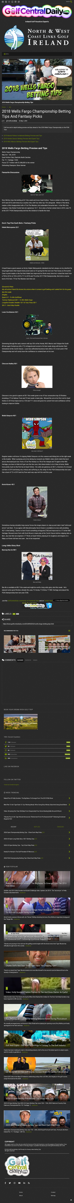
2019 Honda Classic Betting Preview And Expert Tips (21, 139)
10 (7, 1121)
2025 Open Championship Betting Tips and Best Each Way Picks (33, 1125)
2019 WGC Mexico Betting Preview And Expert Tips (21, 142)
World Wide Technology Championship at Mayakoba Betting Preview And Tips (54, 648)
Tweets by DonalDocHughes (11, 784)
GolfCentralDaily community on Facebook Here (23, 601)
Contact (53, 1192)
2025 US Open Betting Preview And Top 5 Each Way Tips (30, 1098)
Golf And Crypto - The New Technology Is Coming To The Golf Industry (36, 1045)
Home (4, 107)
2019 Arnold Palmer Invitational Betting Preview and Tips (23, 136)
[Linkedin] (15, 2)
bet (10, 107)
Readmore (22, 892)
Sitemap (53, 1195)
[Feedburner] (19, 2)
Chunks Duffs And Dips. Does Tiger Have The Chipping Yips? (31, 965)
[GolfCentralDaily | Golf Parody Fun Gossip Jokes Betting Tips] (37, 17)
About (21, 1195)
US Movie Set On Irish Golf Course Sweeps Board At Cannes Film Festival (37, 1072)
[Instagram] (9, 2)
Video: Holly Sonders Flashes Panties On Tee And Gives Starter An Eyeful (37, 992)
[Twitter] (6, 2)
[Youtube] (12, 2)
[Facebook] (3, 2)
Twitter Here (48, 601)
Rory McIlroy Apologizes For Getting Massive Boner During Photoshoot (36, 1019)
